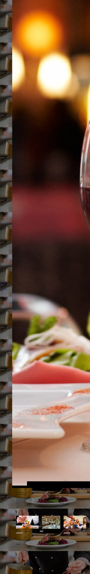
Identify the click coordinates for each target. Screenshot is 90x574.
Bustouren (2, 286)
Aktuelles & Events (4, 290)
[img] (51, 244)
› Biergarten (61, 506)
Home (2, 280)
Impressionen (3, 288)
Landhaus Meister (3, 284)
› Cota (60, 504)
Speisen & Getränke (4, 282)
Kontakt (2, 293)
